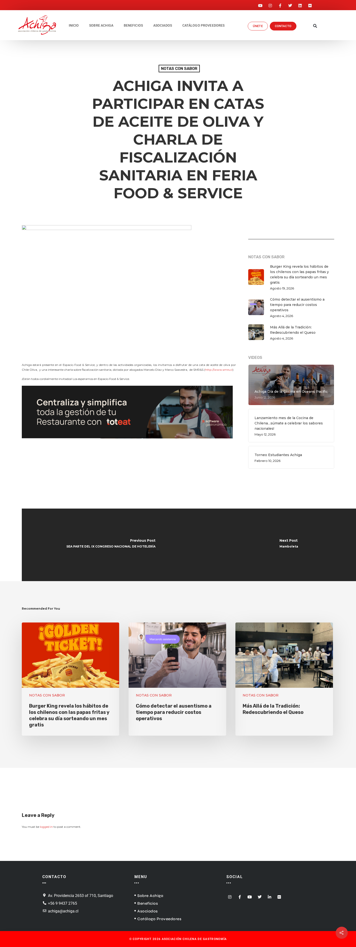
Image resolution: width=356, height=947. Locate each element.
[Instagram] (270, 4)
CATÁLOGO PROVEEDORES (203, 25)
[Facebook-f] (280, 4)
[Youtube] (260, 4)
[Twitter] (290, 4)
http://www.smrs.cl (218, 369)
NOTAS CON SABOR (179, 68)
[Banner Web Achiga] (127, 441)
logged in (46, 827)
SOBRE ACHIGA (101, 25)
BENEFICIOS (133, 25)
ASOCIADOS (162, 25)
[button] (315, 26)
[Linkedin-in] (269, 895)
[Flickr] (310, 4)
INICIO (74, 25)
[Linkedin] (300, 4)
